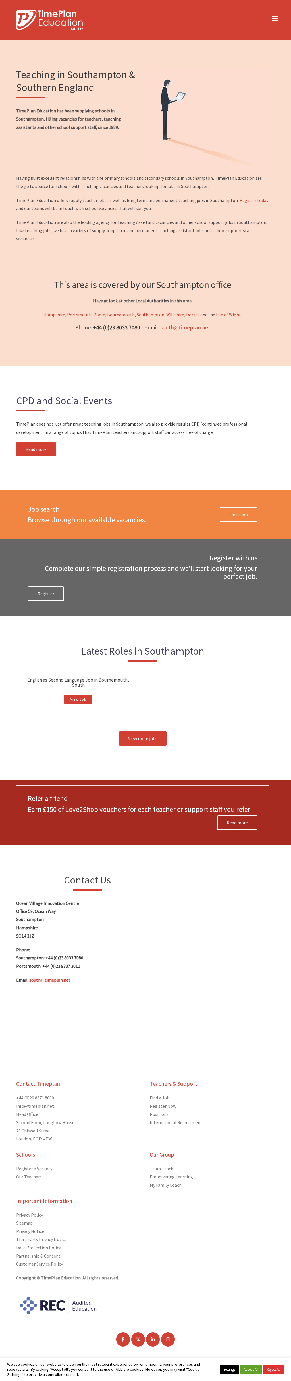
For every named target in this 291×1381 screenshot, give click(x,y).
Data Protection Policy (38, 1247)
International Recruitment (176, 1122)
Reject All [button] (273, 1369)
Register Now (163, 1106)
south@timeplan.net (185, 327)
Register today (254, 200)
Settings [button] (229, 1369)
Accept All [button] (251, 1369)
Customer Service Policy (39, 1264)
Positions (159, 1114)
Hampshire (54, 314)
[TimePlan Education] (49, 19)
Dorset (192, 314)
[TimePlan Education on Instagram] (168, 1339)
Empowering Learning (171, 1177)
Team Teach (161, 1168)
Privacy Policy (29, 1215)
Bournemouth (121, 314)
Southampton (150, 314)
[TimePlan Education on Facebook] (123, 1339)
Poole (99, 314)
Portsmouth (79, 314)
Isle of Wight (228, 314)
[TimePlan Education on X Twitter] (138, 1339)
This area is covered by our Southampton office (142, 284)
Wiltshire (175, 314)
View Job (78, 699)
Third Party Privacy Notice (41, 1239)
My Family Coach (166, 1185)
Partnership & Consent (38, 1256)
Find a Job (159, 1098)
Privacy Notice (30, 1231)
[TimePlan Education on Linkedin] (153, 1339)
